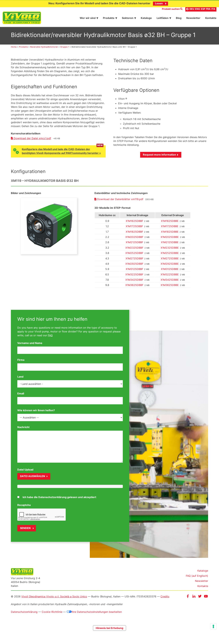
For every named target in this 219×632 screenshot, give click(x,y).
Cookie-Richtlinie (52, 611)
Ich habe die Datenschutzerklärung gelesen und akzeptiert (59, 497)
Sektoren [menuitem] (127, 18)
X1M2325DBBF (134, 247)
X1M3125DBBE (170, 269)
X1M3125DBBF (134, 269)
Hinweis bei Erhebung (109, 628)
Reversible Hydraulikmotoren (44, 47)
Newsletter (201, 580)
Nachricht (23, 427)
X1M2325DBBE (170, 247)
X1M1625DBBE (170, 221)
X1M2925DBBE (170, 263)
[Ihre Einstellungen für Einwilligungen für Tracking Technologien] (213, 626)
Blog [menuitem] (178, 18)
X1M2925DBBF (134, 263)
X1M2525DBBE (170, 253)
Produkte (23, 47)
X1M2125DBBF (134, 242)
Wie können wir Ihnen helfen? (36, 410)
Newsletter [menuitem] (193, 18)
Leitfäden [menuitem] (162, 18)
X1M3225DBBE (170, 274)
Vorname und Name (29, 343)
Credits (164, 596)
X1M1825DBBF (134, 231)
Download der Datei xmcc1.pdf (32, 138)
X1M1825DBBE (170, 231)
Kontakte (202, 586)
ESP (203, 9)
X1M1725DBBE (169, 226)
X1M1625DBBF (134, 221)
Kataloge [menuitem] (146, 18)
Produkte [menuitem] (108, 18)
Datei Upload (25, 469)
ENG (197, 9)
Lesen (159, 3)
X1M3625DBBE (170, 285)
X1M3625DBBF (134, 285)
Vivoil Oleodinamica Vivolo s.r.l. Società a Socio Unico (54, 596)
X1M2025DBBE (170, 237)
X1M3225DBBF (134, 274)
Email (20, 393)
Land (20, 376)
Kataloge (202, 570)
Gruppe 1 (64, 47)
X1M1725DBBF (134, 226)
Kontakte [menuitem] (210, 18)
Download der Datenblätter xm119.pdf (120, 199)
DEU (192, 9)
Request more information (159, 154)
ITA (213, 9)
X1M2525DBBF (134, 253)
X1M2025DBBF (134, 237)
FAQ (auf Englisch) (197, 575)
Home (14, 47)
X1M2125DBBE (170, 242)
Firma (20, 359)
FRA (208, 9)
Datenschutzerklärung (24, 611)
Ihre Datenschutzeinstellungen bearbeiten (97, 611)
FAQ (50, 335)
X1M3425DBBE (170, 279)
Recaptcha (24, 505)
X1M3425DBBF (134, 279)
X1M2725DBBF (134, 258)
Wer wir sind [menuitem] (88, 18)
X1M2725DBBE (170, 258)
